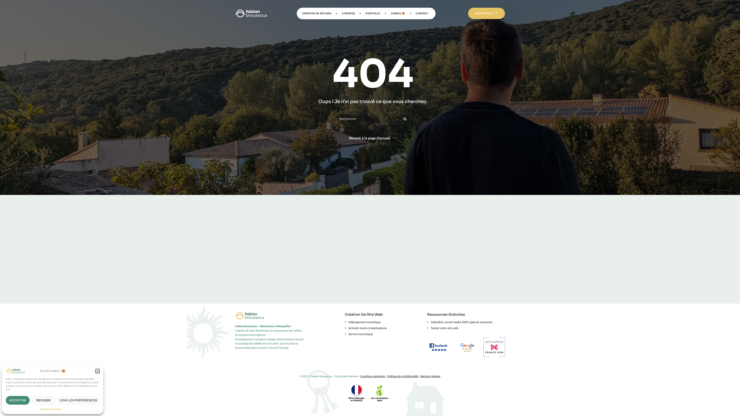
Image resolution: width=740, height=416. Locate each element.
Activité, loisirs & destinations (367, 328)
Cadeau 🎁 (398, 13)
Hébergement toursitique (364, 322)
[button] (97, 371)
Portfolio (373, 13)
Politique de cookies (50, 409)
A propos (348, 13)
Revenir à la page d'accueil (369, 138)
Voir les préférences (78, 400)
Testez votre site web (444, 328)
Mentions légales (430, 376)
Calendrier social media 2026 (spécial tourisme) (461, 322)
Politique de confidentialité (402, 376)
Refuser (43, 400)
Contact (422, 13)
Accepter (17, 400)
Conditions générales (372, 376)
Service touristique (360, 334)
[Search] (405, 119)
